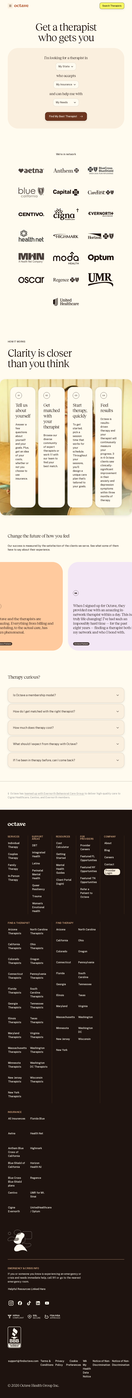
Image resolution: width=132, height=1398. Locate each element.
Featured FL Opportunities (88, 858)
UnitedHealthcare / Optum (41, 1209)
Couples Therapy (13, 856)
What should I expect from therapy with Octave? (45, 744)
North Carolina (87, 929)
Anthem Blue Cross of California (16, 1152)
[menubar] (10, 6)
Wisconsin (84, 1039)
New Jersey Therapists (15, 1079)
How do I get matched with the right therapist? (44, 711)
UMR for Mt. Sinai (37, 1194)
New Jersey (63, 1039)
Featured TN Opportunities (88, 880)
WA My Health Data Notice (87, 1369)
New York (61, 1050)
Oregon (82, 951)
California (62, 940)
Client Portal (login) (63, 881)
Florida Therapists (14, 990)
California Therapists (14, 946)
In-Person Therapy (13, 877)
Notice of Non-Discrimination (101, 1363)
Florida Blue (37, 1118)
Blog (107, 850)
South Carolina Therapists (36, 992)
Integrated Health (38, 854)
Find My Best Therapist (63, 116)
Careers (109, 857)
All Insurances (16, 1118)
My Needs (62, 102)
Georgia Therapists (14, 1005)
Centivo (12, 1192)
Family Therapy (13, 867)
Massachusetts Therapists (17, 1050)
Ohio (81, 940)
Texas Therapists (36, 1020)
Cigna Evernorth (14, 1209)
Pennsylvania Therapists (38, 975)
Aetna (11, 1133)
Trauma (37, 896)
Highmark (36, 1148)
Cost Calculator (62, 845)
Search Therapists (112, 6)
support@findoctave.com (23, 1361)
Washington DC (85, 1030)
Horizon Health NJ (36, 1165)
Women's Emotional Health (38, 907)
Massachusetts (65, 1017)
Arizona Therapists (14, 931)
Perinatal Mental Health (37, 874)
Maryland (61, 1006)
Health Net (36, 1133)
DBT (34, 845)
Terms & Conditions (46, 1363)
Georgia (61, 984)
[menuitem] (10, 5)
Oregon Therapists (36, 961)
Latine (36, 863)
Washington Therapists (37, 1050)
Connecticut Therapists (15, 975)
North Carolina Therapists (38, 931)
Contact (109, 864)
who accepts (66, 76)
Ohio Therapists (36, 946)
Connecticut (63, 962)
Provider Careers (85, 847)
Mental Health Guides (60, 869)
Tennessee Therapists (36, 1005)
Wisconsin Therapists (36, 1079)
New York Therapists (14, 1094)
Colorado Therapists (14, 961)
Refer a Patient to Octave (86, 893)
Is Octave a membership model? (34, 695)
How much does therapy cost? (33, 727)
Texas (81, 995)
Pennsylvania (86, 962)
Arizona (60, 929)
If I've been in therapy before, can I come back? (44, 760)
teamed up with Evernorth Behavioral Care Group (54, 793)
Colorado (61, 951)
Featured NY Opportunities (88, 869)
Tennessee (84, 984)
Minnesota (62, 1028)
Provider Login (110, 872)
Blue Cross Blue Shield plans (15, 1181)
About (108, 843)
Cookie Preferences (73, 1363)
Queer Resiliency (38, 887)
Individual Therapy (14, 845)
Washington (85, 1017)
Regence (35, 1177)
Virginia (83, 1006)
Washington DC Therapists (38, 1064)
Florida (60, 973)
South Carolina (83, 975)
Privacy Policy (59, 1363)
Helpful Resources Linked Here (26, 1289)
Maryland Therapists (14, 1035)
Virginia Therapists (36, 1035)
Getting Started (61, 856)
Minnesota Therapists (14, 1064)
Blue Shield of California (16, 1165)
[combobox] (66, 66)
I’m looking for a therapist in (66, 58)
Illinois (60, 995)
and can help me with (65, 94)
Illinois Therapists (14, 1020)
